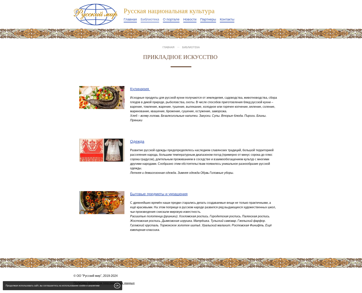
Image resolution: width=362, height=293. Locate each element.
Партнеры (208, 19)
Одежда (137, 141)
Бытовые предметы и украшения (159, 194)
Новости (189, 19)
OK (117, 285)
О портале (171, 19)
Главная (130, 19)
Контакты (227, 19)
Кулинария (140, 89)
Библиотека (150, 19)
